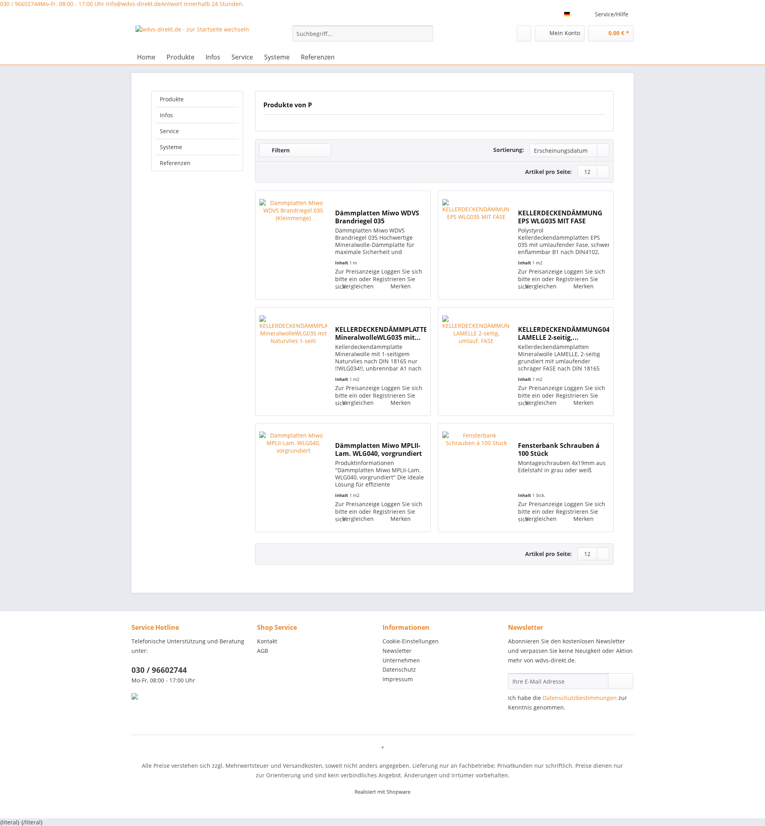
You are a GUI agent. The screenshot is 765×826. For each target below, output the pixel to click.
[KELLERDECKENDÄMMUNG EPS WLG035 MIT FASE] (476, 245)
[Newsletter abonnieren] (620, 681)
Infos (166, 115)
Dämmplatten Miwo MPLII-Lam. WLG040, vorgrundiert (378, 449)
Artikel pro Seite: (548, 171)
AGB (262, 650)
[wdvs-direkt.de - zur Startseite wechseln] (192, 35)
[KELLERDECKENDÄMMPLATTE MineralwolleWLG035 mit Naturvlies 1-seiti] (293, 361)
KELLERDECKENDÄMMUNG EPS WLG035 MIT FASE (560, 217)
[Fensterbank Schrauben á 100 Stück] (476, 478)
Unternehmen (401, 660)
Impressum (397, 679)
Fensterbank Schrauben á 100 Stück (559, 449)
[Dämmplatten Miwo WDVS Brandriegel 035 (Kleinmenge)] (293, 245)
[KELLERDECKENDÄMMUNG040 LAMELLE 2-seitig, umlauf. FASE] (476, 361)
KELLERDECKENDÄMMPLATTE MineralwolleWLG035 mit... (380, 333)
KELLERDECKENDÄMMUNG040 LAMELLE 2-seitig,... (563, 333)
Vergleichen (357, 286)
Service (169, 131)
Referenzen (175, 163)
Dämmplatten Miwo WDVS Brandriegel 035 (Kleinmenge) (377, 217)
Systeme (171, 147)
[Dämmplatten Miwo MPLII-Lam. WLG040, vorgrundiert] (293, 478)
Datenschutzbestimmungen (580, 698)
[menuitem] (362, 37)
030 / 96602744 (52, 4)
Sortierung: (508, 150)
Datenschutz (399, 669)
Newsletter (397, 650)
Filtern (280, 150)
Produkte (172, 99)
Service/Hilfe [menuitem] (611, 14)
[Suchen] (425, 33)
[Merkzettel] (524, 33)
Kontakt (267, 641)
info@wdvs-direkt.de (175, 4)
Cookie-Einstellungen (410, 641)
